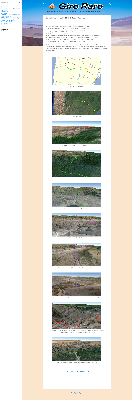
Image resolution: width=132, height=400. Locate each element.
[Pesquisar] (110, 4)
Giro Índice (4, 13)
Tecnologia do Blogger (76, 393)
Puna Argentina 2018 (6, 16)
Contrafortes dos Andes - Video (77, 371)
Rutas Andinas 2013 (6, 22)
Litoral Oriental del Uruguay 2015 (10, 19)
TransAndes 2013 (6, 23)
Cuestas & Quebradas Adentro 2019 (10, 14)
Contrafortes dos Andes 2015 (9, 20)
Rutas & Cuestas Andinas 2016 (9, 17)
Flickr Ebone (4, 25)
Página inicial (4, 11)
